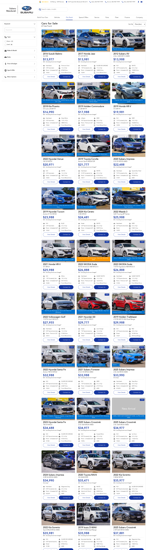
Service (96, 17)
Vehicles (57, 17)
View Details (51, 77)
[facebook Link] (138, 2)
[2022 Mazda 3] (128, 198)
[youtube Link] (141, 2)
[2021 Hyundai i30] (93, 303)
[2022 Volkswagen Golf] (58, 303)
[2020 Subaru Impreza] (128, 146)
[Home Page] (19, 9)
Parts (107, 17)
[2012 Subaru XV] (128, 40)
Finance (127, 17)
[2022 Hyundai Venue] (58, 146)
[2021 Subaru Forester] (93, 356)
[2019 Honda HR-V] (128, 93)
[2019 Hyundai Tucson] (58, 198)
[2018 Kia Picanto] (58, 93)
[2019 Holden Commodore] (93, 93)
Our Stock (69, 17)
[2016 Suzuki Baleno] (58, 40)
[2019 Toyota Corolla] (93, 146)
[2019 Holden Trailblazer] (128, 303)
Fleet (116, 17)
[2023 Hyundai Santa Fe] (58, 409)
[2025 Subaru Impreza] (128, 356)
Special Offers (83, 17)
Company (139, 17)
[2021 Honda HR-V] (58, 251)
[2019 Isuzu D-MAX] (93, 514)
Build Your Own (42, 17)
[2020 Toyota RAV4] (93, 461)
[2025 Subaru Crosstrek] (93, 409)
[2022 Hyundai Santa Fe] (58, 356)
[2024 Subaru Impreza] (58, 461)
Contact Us (66, 77)
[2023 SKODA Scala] (93, 251)
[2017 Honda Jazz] (93, 40)
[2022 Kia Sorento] (128, 461)
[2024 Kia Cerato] (93, 198)
